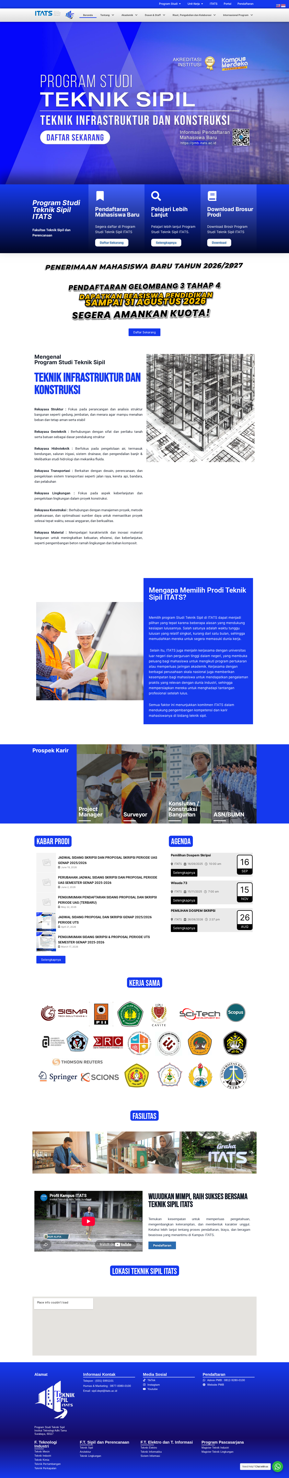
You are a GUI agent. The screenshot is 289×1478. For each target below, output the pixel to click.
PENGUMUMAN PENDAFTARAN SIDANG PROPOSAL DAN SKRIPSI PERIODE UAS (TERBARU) (107, 899)
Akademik (127, 15)
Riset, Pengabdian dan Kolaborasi (192, 15)
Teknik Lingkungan (90, 1455)
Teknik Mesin (42, 1451)
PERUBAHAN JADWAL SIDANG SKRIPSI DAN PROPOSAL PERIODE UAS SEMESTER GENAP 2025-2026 (107, 880)
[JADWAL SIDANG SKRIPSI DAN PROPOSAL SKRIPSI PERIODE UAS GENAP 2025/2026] (46, 862)
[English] (278, 5)
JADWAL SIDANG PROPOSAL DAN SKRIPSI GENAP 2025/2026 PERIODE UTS (105, 919)
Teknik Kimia (41, 1459)
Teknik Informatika (151, 1451)
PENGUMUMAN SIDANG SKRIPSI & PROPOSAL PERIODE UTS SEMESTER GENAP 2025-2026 (104, 939)
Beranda (88, 15)
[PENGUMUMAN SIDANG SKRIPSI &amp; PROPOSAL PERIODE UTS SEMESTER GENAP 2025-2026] (46, 942)
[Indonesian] (283, 5)
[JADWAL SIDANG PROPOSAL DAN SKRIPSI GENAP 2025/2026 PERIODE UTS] (46, 922)
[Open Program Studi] (180, 4)
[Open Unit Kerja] (202, 4)
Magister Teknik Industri (215, 1447)
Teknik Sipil (86, 1447)
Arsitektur (85, 1451)
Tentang (105, 15)
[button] (107, 15)
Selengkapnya (184, 873)
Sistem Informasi (150, 1455)
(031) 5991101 (104, 1380)
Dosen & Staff (153, 15)
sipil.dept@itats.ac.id (104, 1390)
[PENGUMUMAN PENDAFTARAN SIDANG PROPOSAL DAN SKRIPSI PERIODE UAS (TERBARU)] (46, 902)
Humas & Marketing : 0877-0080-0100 (107, 1385)
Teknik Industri (42, 1455)
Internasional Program (236, 15)
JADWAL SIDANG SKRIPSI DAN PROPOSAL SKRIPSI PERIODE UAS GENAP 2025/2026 (107, 860)
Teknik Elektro (149, 1447)
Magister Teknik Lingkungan (217, 1451)
